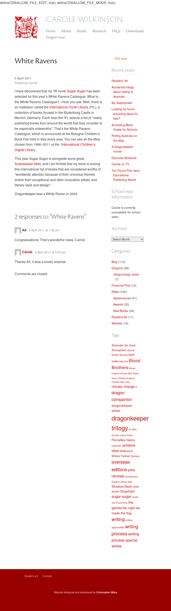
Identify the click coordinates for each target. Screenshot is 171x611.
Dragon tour (55, 37)
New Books (120, 311)
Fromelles (119, 439)
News (115, 291)
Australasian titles (28, 163)
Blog (114, 262)
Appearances (122, 298)
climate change (123, 386)
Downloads (135, 31)
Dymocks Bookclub (124, 158)
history (130, 440)
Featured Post (121, 285)
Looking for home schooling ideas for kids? (125, 113)
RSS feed (120, 58)
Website (117, 323)
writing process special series (125, 539)
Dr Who (133, 429)
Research (99, 31)
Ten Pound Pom (120, 502)
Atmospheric (119, 350)
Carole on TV (120, 164)
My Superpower (122, 103)
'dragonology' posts (126, 274)
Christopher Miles (106, 592)
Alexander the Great (124, 345)
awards (131, 350)
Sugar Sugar (76, 91)
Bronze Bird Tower (129, 373)
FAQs (116, 31)
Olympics (135, 456)
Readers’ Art (120, 81)
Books (82, 31)
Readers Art (119, 317)
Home (50, 31)
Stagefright (127, 491)
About (66, 31)
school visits (126, 481)
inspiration (117, 445)
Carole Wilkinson (84, 18)
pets (131, 469)
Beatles (115, 354)
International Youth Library (68, 107)
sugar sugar (121, 496)
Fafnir (130, 435)
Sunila (135, 496)
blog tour (123, 361)
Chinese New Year (121, 381)
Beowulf (124, 354)
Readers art (31, 576)
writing (118, 519)
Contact (47, 576)
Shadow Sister (122, 486)
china (114, 378)
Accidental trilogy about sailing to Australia (123, 92)
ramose (118, 475)
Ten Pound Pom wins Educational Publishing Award (126, 175)
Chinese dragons (126, 378)
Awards (118, 304)
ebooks (115, 435)
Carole (27, 252)
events (122, 435)
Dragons (117, 268)
